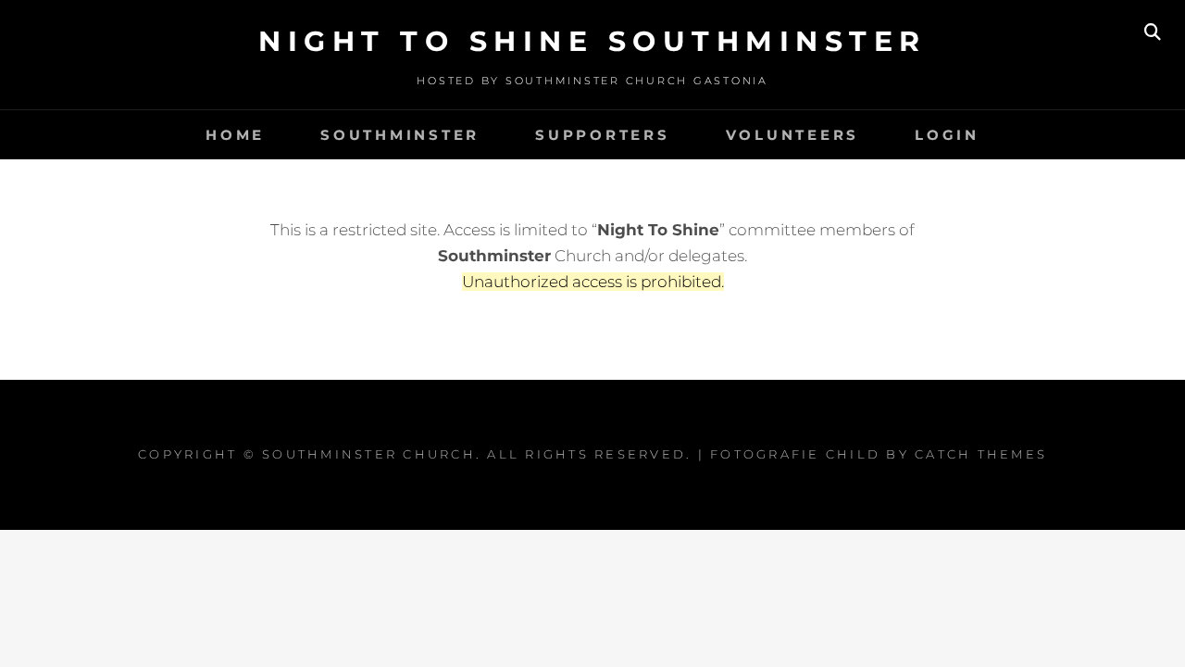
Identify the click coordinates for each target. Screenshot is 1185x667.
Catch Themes (981, 454)
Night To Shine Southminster (592, 41)
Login (947, 135)
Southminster (400, 135)
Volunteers (793, 135)
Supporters (602, 135)
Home (235, 135)
